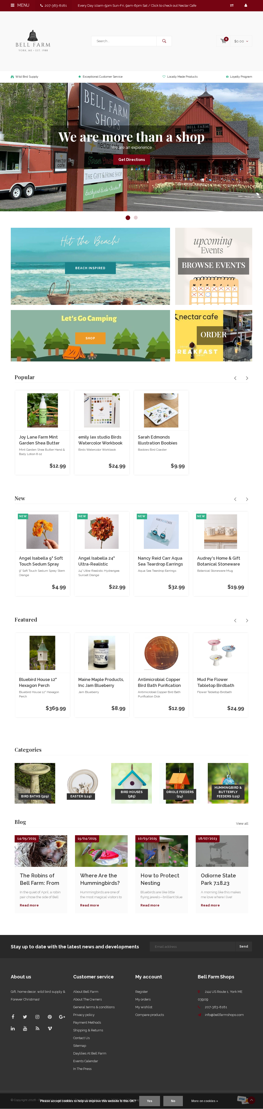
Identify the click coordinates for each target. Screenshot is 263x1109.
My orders (143, 999)
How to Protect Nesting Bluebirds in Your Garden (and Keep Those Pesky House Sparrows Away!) (161, 879)
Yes (149, 1101)
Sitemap (79, 1046)
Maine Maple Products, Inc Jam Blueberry (101, 682)
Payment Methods (87, 1022)
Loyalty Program (241, 76)
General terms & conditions (94, 1007)
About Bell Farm (85, 992)
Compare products (149, 1015)
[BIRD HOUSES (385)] (131, 783)
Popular (25, 377)
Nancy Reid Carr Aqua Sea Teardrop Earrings (160, 561)
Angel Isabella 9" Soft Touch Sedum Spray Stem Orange (41, 561)
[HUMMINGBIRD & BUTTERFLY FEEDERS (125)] (228, 783)
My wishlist (143, 1007)
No (173, 1101)
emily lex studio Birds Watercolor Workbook (100, 440)
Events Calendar (85, 1061)
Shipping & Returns (88, 1030)
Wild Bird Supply (26, 76)
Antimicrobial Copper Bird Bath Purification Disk (159, 683)
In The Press (82, 1069)
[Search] (164, 41)
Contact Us (81, 1038)
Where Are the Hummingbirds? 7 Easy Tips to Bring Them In (100, 879)
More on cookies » (204, 1101)
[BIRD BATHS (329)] (35, 783)
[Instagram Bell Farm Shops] (37, 1017)
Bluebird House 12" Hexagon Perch (38, 682)
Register (141, 992)
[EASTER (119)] (83, 783)
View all (242, 823)
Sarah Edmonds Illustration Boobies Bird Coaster (157, 440)
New (20, 498)
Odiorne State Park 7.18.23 (218, 879)
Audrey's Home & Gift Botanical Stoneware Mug (218, 561)
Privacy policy (84, 1015)
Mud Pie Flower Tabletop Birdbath (215, 682)
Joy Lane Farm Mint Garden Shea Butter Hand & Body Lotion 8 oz (41, 440)
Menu (22, 5)
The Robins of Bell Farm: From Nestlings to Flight (39, 879)
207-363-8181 (56, 5)
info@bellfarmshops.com (224, 1015)
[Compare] (231, 5)
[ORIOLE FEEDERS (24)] (179, 783)
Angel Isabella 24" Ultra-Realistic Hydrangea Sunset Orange (97, 561)
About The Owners (87, 999)
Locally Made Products (182, 76)
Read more (29, 905)
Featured (26, 619)
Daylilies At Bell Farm (89, 1053)
